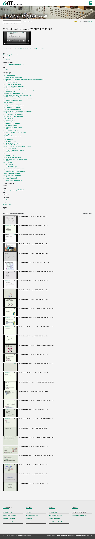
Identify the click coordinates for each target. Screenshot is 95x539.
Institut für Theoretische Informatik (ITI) (13, 64)
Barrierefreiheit (80, 535)
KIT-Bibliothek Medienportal (25, 15)
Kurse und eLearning (9, 518)
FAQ (76, 21)
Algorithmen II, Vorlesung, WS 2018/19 (13, 190)
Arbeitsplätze (29, 518)
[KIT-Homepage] (8, 3)
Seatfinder (28, 512)
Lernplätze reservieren (32, 515)
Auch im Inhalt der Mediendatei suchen (14, 24)
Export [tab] (42, 48)
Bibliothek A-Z (53, 512)
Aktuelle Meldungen (54, 518)
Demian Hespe (7, 55)
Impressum (64, 535)
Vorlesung (5, 69)
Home (49, 535)
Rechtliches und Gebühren (56, 522)
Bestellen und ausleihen (9, 515)
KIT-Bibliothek (18, 4)
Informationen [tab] (7, 48)
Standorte (28, 522)
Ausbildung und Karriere (10, 522)
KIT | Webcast (6, 59)
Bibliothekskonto (7, 512)
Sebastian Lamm (16, 55)
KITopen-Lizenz (7, 204)
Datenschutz (71, 535)
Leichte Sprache (56, 535)
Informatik (5, 199)
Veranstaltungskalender (55, 515)
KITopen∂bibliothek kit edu (79, 515)
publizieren (90, 21)
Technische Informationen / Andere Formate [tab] (25, 48)
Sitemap (87, 535)
